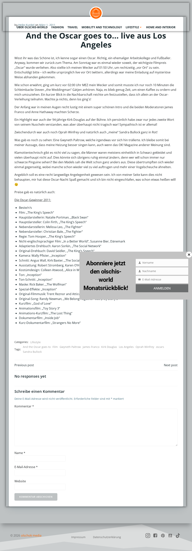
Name (19, 453)
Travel (73, 27)
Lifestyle (132, 27)
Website (20, 481)
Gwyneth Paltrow (70, 347)
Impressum (78, 537)
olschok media (31, 535)
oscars (160, 347)
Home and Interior (161, 27)
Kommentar (24, 406)
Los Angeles (126, 347)
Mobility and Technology (102, 27)
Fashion (57, 27)
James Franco (91, 347)
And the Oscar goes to (37, 347)
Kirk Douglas (109, 347)
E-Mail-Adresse (26, 467)
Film (55, 347)
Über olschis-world (32, 27)
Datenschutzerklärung (107, 537)
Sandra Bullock (32, 351)
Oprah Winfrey (145, 347)
